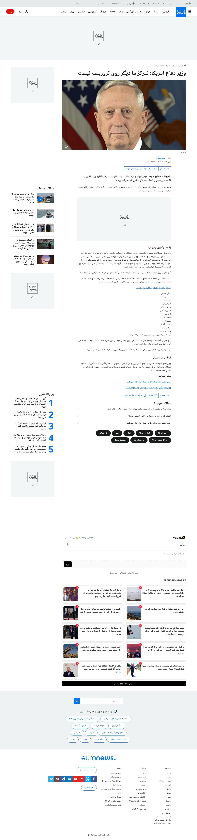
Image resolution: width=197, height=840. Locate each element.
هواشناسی (142, 781)
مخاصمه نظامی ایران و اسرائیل (116, 719)
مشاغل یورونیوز (115, 797)
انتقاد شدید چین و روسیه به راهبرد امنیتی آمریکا (149, 416)
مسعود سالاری (160, 158)
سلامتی (81, 11)
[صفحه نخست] (185, 65)
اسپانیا (91, 732)
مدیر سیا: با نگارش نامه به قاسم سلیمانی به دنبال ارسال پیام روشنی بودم (139, 409)
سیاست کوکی (116, 785)
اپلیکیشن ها (142, 793)
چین (117, 433)
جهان (148, 11)
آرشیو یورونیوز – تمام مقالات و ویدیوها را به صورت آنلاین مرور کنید (162, 820)
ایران (129, 433)
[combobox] (92, 3)
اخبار (179, 66)
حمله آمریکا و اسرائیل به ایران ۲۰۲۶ (82, 719)
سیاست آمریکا (120, 440)
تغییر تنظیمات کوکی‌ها (113, 805)
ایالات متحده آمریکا (159, 440)
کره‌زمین (92, 11)
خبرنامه (90, 787)
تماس (119, 793)
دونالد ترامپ (99, 725)
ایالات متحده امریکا (162, 66)
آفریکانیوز (142, 805)
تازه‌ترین (165, 11)
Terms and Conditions (111, 781)
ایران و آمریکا (144, 433)
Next (112, 11)
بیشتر (119, 768)
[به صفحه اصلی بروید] (181, 12)
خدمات (143, 768)
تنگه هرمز (99, 739)
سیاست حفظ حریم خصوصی (110, 789)
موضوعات (167, 768)
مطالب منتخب (45, 188)
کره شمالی (103, 433)
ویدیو (71, 11)
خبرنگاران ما (166, 813)
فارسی (185, 3)
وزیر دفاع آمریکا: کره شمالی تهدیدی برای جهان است (148, 388)
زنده (10, 11)
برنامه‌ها (168, 809)
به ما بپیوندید (141, 789)
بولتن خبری (142, 777)
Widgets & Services (137, 801)
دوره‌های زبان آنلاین (139, 809)
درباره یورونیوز (115, 773)
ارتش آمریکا (162, 433)
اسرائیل (77, 732)
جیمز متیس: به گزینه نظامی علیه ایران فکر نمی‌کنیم (148, 423)
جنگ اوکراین (117, 725)
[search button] (77, 3)
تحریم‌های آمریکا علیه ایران (112, 732)
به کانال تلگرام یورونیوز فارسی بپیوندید (153, 288)
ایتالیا (73, 739)
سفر (121, 11)
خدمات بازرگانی (115, 777)
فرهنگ (103, 11)
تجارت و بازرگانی (134, 11)
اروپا (156, 11)
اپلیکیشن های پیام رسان (137, 797)
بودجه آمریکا (139, 440)
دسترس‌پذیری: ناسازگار (113, 801)
